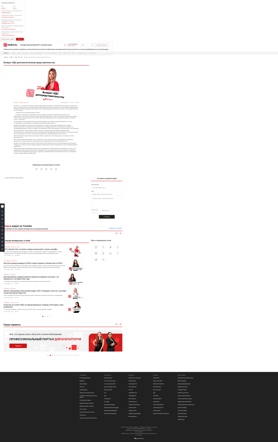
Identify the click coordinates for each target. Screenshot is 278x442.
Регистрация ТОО (133, 383)
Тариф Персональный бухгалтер (185, 377)
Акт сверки (106, 401)
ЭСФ (105, 395)
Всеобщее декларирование (57, 49)
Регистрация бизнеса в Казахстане (186, 404)
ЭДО (154, 392)
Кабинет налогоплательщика (36, 53)
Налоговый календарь (109, 404)
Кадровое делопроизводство (184, 401)
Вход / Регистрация (101, 45)
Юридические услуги (95, 49)
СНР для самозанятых (158, 404)
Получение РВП (157, 410)
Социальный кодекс (182, 416)
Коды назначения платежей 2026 (161, 413)
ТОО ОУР (131, 389)
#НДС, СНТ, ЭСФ (24, 102)
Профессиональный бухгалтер (13, 49)
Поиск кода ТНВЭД (182, 410)
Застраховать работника (135, 377)
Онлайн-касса (181, 419)
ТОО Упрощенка (132, 386)
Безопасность (83, 415)
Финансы (74, 53)
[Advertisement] (107, 138)
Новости (6, 53)
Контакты (82, 386)
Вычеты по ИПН (157, 389)
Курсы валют (156, 377)
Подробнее (20, 39)
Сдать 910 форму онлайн (110, 386)
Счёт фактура (107, 398)
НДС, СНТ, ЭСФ (66, 53)
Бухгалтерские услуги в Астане (87, 412)
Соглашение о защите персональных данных (88, 396)
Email (92, 191)
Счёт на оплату (83, 409)
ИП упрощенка (132, 380)
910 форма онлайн (182, 389)
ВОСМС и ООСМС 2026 (158, 383)
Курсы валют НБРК (157, 380)
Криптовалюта (92, 53)
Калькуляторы (70, 49)
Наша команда (83, 383)
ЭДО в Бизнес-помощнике (110, 413)
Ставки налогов (132, 407)
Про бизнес (155, 395)
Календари (105, 49)
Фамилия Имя (95, 184)
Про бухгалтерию (157, 398)
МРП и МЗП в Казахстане (51, 53)
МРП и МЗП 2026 (133, 416)
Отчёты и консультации (82, 49)
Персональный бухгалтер (41, 49)
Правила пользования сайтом (87, 392)
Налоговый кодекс (182, 413)
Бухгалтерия (25, 53)
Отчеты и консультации (109, 380)
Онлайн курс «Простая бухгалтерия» (88, 418)
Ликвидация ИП (132, 395)
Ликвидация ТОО (133, 392)
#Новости (17, 102)
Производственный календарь (111, 407)
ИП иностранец (132, 398)
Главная (14, 53)
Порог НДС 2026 (157, 386)
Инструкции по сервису (85, 400)
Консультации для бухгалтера (185, 398)
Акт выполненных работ (110, 383)
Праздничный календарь (135, 413)
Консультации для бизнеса (184, 395)
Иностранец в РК (108, 389)
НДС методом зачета (158, 407)
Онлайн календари (182, 407)
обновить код (95, 213)
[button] (42, 316)
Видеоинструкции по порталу (87, 406)
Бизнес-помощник (27, 49)
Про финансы (156, 401)
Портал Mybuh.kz (108, 377)
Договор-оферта (83, 389)
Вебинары (82, 380)
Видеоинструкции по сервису (86, 403)
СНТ (105, 392)
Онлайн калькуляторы (183, 392)
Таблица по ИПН (132, 410)
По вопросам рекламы (85, 377)
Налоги (60, 53)
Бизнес (19, 53)
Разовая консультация (134, 404)
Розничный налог (133, 401)
